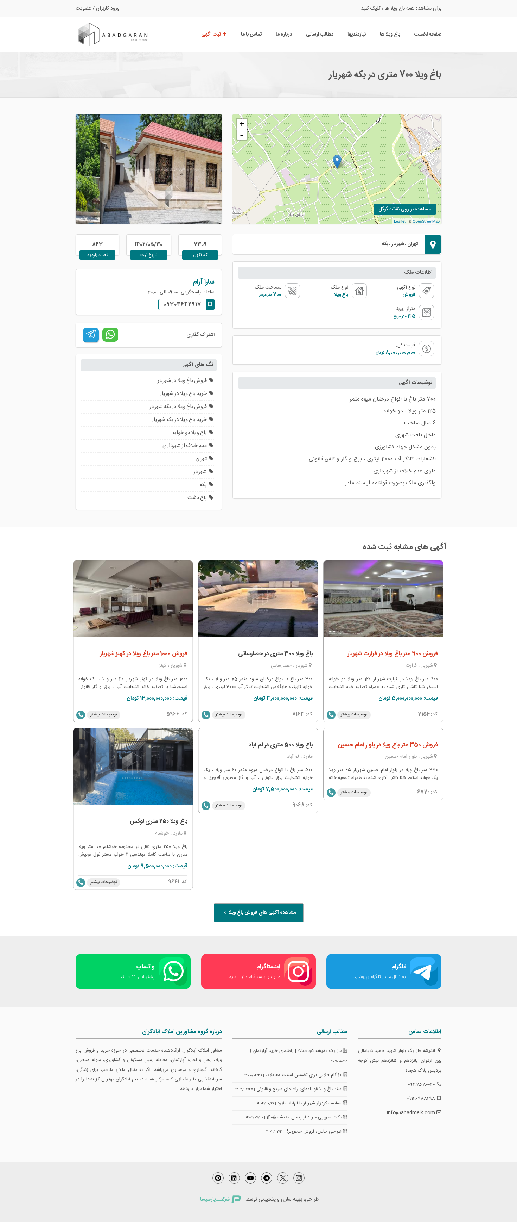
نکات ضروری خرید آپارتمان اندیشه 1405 (305, 1117)
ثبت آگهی (211, 34)
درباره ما (284, 34)
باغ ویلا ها (390, 34)
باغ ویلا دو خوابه (189, 432)
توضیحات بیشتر (103, 714)
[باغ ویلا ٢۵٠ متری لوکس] (133, 766)
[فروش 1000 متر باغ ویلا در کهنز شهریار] (133, 598)
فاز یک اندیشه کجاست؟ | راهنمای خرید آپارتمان (298, 1051)
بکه (203, 484)
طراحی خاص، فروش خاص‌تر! (315, 1131)
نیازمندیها (356, 34)
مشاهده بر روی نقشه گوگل (405, 209)
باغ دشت (197, 498)
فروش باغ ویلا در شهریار (182, 380)
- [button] (241, 134)
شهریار (200, 471)
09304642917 (182, 304)
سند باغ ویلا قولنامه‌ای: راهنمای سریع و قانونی (299, 1089)
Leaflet (400, 221)
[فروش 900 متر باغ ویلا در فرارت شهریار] (383, 598)
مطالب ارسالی (319, 34)
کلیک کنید (371, 8)
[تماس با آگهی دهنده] (206, 715)
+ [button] (242, 123)
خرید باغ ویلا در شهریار (183, 393)
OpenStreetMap (426, 221)
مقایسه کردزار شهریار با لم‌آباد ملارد (310, 1103)
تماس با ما (251, 34)
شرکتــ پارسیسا (215, 1199)
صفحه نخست (427, 34)
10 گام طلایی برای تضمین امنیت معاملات (304, 1075)
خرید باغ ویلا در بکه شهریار (179, 419)
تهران (201, 458)
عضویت (83, 8)
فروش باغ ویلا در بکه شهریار (178, 406)
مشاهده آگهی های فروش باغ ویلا (262, 912)
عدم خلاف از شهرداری (184, 445)
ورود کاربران (108, 8)
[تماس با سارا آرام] (80, 715)
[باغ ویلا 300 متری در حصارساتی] (258, 598)
